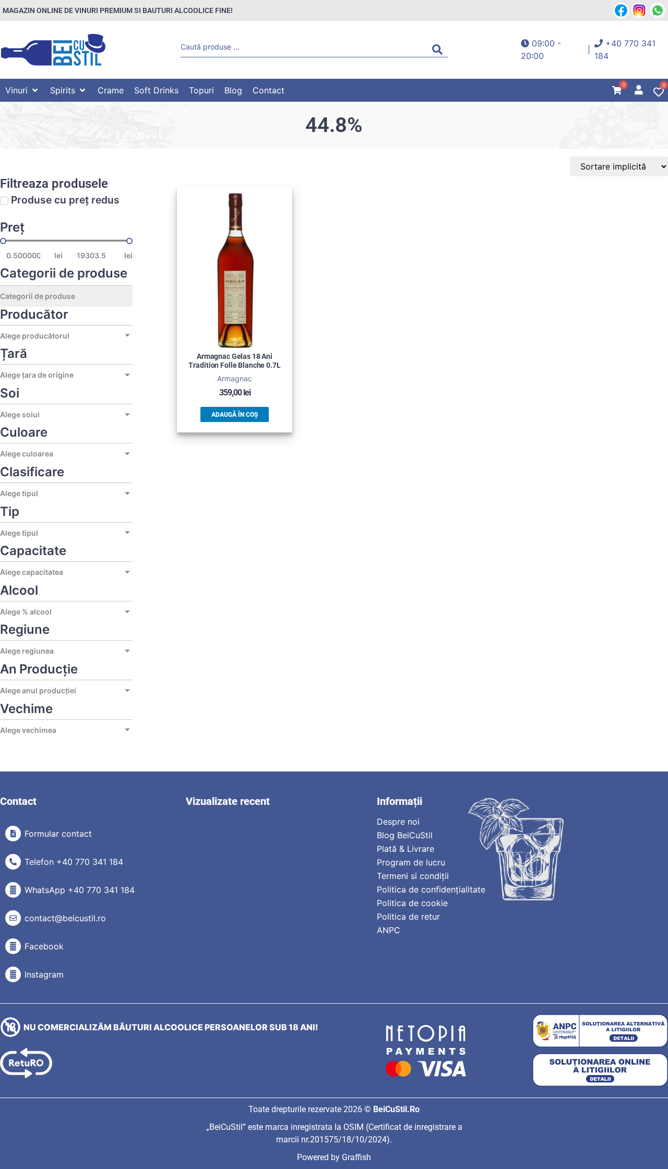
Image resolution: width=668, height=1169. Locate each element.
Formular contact (58, 833)
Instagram (44, 974)
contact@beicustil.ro (65, 918)
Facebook (44, 946)
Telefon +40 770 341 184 (74, 862)
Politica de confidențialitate (431, 889)
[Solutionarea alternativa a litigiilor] (600, 1031)
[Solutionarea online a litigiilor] (600, 1070)
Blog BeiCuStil (405, 835)
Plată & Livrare (405, 848)
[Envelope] (13, 918)
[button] (22, 90)
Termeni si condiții (413, 876)
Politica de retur (408, 916)
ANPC (388, 930)
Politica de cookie (412, 903)
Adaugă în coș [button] (234, 414)
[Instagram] (13, 974)
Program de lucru (411, 862)
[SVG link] (53, 50)
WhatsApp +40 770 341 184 (80, 890)
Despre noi (398, 821)
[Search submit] (440, 49)
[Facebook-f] (13, 946)
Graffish (356, 1157)
